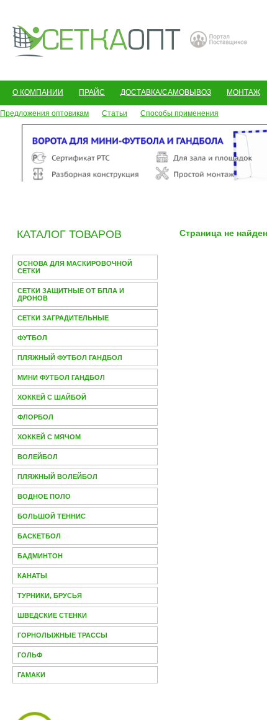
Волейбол (37, 456)
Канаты (32, 575)
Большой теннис (51, 516)
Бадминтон (40, 556)
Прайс (92, 92)
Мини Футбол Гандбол (61, 377)
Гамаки (31, 674)
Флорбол (35, 417)
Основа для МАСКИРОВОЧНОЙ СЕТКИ (74, 267)
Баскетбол (39, 536)
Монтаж (243, 92)
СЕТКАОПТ (96, 39)
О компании (37, 92)
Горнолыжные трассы (62, 635)
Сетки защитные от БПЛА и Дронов (70, 294)
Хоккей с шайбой (51, 397)
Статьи (114, 113)
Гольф (29, 655)
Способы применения (179, 113)
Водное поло (44, 496)
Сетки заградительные (63, 318)
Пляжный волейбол (57, 476)
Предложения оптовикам (44, 113)
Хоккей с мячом (49, 437)
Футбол (32, 337)
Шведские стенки (52, 615)
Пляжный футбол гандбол (69, 357)
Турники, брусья (49, 595)
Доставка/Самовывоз (165, 92)
